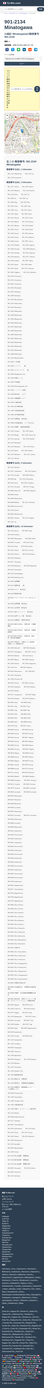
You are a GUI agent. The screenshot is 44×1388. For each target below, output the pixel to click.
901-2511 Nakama (28, 237)
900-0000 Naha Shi (14, 490)
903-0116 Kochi (13, 483)
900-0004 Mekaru (28, 475)
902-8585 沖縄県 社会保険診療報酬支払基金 (22, 994)
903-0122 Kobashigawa (15, 573)
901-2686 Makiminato (15, 354)
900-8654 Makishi (13, 776)
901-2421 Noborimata (15, 303)
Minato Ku (24, 1311)
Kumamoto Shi (7, 1331)
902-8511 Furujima (14, 784)
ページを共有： (10, 55)
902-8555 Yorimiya (29, 784)
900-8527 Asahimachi (15, 842)
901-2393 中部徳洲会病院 (16, 410)
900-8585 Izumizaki (14, 823)
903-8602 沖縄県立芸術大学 (17, 983)
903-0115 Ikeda (13, 546)
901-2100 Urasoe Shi (29, 435)
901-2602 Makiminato (15, 342)
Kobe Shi (5, 1320)
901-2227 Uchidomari (15, 471)
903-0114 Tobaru (13, 550)
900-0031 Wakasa (26, 667)
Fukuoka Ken (7, 1238)
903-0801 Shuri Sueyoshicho (17, 952)
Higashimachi (18, 1277)
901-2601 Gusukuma (14, 284)
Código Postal (37, 1359)
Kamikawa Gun (7, 1340)
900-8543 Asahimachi (15, 858)
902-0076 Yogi (27, 1024)
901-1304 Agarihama (14, 1055)
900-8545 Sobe (13, 702)
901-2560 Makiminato (15, 330)
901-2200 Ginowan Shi (15, 679)
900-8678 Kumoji (27, 764)
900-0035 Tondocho (14, 1051)
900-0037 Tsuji (28, 1020)
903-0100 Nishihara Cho (16, 577)
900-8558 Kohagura (14, 780)
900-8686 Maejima (29, 776)
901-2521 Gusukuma (14, 280)
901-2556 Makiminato (15, 323)
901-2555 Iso (12, 198)
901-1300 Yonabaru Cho (16, 1101)
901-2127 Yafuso (13, 186)
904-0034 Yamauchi (14, 1172)
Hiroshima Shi (25, 1326)
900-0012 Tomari (30, 652)
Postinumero (29, 1370)
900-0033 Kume (27, 1005)
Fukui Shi (14, 1328)
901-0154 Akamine (28, 1136)
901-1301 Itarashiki (14, 1144)
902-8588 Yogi (25, 710)
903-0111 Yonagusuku (15, 694)
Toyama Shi (6, 1314)
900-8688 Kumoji (13, 768)
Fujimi (34, 1297)
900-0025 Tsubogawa (15, 1047)
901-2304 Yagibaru (14, 272)
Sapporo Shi (16, 1317)
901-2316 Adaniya (13, 257)
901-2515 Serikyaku (14, 292)
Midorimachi (26, 1297)
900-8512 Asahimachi (15, 831)
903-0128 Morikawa (14, 566)
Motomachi (6, 1272)
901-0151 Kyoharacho (15, 1128)
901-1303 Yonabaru (14, 1044)
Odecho (5, 1274)
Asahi (19, 1289)
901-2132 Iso (29, 174)
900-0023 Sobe (13, 1028)
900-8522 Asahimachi (15, 838)
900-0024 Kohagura (14, 1059)
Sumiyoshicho (12, 1292)
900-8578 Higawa (13, 753)
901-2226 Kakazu (27, 186)
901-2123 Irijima (13, 450)
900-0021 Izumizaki (14, 1020)
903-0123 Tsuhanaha (14, 569)
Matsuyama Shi (7, 1337)
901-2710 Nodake (13, 245)
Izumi (30, 1283)
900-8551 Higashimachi (15, 885)
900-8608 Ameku (26, 722)
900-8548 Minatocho (14, 803)
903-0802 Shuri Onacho (15, 905)
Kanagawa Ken (7, 1254)
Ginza (21, 1292)
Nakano (24, 1283)
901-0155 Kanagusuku (15, 1140)
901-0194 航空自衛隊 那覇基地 (18, 1160)
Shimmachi (31, 1269)
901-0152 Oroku (13, 1132)
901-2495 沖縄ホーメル (15, 378)
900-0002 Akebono (30, 490)
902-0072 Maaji (30, 694)
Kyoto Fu (5, 1223)
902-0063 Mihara (13, 659)
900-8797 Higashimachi (15, 901)
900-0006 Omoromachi (15, 506)
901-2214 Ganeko (13, 475)
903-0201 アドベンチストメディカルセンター (22, 598)
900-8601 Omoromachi (15, 873)
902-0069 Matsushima (15, 498)
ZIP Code (33, 1372)
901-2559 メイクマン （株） (17, 366)
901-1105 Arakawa (30, 1059)
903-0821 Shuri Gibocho (16, 912)
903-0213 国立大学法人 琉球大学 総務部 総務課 (22, 631)
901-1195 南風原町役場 (15, 1075)
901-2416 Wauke (13, 221)
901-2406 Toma (13, 210)
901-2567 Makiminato (15, 338)
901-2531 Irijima (13, 268)
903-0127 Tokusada (14, 562)
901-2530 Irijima (26, 264)
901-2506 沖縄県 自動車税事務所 (19, 427)
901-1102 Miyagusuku (15, 1016)
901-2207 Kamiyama (14, 675)
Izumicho (33, 1280)
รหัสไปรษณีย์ (37, 1363)
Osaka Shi (33, 1311)
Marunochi (25, 1272)
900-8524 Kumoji (13, 741)
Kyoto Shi (5, 1311)
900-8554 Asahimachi (15, 862)
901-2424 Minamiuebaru (16, 358)
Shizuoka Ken (7, 1245)
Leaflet (37, 153)
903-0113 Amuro (28, 656)
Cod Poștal (17, 1370)
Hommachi (6, 1269)
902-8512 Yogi (12, 706)
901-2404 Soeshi (13, 233)
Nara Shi (15, 1343)
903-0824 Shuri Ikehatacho (16, 944)
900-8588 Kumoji (13, 757)
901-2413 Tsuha (27, 218)
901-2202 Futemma (14, 1009)
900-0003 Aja (12, 479)
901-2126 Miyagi (13, 435)
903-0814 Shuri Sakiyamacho (17, 971)
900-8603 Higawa (13, 761)
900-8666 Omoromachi (15, 877)
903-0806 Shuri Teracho (15, 909)
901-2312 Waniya (13, 225)
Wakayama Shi (17, 1334)
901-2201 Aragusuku (29, 663)
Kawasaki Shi (28, 1346)
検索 (37, 89)
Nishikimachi (13, 1303)
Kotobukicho (14, 1283)
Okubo (4, 1303)
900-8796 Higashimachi (15, 897)
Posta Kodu (30, 1368)
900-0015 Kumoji (13, 683)
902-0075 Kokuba (13, 698)
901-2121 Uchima (29, 454)
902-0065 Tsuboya (28, 659)
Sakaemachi (21, 1269)
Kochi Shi (19, 1351)
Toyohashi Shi (7, 1348)
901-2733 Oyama (27, 221)
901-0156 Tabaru (13, 1136)
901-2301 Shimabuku (15, 288)
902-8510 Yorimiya (30, 780)
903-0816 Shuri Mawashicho (17, 940)
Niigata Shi (6, 1317)
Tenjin (38, 1289)
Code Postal (6, 1363)
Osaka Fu (5, 1230)
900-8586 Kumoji (27, 753)
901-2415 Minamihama (15, 299)
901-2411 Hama (26, 210)
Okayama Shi (31, 1323)
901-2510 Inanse (13, 237)
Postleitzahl (21, 1355)
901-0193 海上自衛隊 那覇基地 (18, 1156)
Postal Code (6, 1357)
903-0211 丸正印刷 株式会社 (17, 608)
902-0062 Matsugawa (15, 538)
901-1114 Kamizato (14, 1176)
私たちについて (8, 1196)
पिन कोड (18, 1366)
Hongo (37, 1277)
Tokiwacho (24, 1300)
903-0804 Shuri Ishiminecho (17, 955)
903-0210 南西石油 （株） (17, 585)
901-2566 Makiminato (15, 334)
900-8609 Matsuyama (15, 827)
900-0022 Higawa (13, 1005)
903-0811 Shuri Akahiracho (16, 936)
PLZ (13, 1374)
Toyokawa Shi (30, 1337)
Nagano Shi (6, 1343)
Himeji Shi (36, 1328)
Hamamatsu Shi (25, 1328)
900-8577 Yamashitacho (15, 889)
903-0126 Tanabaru (27, 483)
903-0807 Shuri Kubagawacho (17, 963)
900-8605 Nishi (12, 722)
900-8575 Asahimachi (15, 870)
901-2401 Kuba (13, 206)
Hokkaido (5, 1216)
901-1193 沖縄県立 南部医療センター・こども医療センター (22, 1088)
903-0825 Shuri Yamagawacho (18, 975)
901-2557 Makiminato (15, 327)
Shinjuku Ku (26, 1317)
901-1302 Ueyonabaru (15, 1097)
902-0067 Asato (27, 531)
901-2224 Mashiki (28, 439)
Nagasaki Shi (19, 1340)
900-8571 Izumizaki (30, 815)
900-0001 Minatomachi (15, 514)
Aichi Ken (5, 1219)
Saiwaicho (13, 1274)
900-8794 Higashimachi (15, 893)
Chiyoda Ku (28, 1314)
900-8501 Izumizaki (29, 788)
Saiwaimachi (27, 1286)
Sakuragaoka (7, 1300)
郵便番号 (5, 1374)
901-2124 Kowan (28, 446)
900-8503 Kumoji (13, 729)
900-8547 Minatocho (14, 800)
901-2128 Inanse (13, 510)
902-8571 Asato (25, 726)
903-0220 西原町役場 (14, 593)
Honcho (30, 1274)
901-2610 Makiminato (15, 346)
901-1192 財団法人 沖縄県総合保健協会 (21, 1083)
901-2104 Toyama (13, 431)
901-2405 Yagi (25, 206)
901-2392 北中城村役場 (15, 406)
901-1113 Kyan (30, 1128)
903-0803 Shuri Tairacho (16, 916)
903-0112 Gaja (27, 1012)
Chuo (13, 1269)
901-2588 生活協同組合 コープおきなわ (21, 423)
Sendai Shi (6, 1326)
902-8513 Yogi (25, 706)
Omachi (16, 1300)
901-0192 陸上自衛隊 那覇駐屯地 (19, 1164)
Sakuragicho (35, 1295)
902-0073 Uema (30, 1016)
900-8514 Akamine (28, 772)
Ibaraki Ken (6, 1252)
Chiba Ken (6, 1235)
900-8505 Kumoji (13, 733)
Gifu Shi (35, 1317)
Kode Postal (9, 1355)
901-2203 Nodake (13, 1024)
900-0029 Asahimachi (15, 1032)
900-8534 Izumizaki (30, 792)
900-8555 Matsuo (27, 745)
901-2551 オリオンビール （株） (19, 370)
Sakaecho (26, 1289)
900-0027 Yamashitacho (15, 1124)
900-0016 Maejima (29, 648)
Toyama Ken (6, 1249)
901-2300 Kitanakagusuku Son (18, 386)
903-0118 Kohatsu (14, 534)
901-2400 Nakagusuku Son (16, 374)
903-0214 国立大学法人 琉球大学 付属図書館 (22, 625)
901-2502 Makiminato (15, 311)
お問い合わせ (7, 1199)
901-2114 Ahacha (28, 190)
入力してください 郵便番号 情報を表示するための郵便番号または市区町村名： (8, 89)
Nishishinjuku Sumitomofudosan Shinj (16, 1295)
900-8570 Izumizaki (14, 815)
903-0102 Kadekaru (14, 687)
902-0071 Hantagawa (15, 652)
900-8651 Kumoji (13, 764)
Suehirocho (37, 1286)
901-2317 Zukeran (29, 257)
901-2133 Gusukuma (14, 177)
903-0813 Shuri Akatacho (16, 920)
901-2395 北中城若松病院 (16, 414)
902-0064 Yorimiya (28, 683)
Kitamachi (33, 1300)
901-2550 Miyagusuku (15, 319)
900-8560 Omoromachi (15, 866)
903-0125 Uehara (13, 554)
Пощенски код (7, 1378)
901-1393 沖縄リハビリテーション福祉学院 (22, 1109)
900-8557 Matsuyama (15, 811)
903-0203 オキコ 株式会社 (17, 589)
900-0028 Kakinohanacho (16, 1117)
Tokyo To (5, 1221)
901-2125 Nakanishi (14, 443)
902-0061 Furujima (14, 542)
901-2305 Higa (12, 202)
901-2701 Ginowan (27, 268)
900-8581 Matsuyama (15, 819)
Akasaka (12, 1289)
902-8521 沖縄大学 (14, 947)
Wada (21, 1303)
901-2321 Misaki (27, 225)
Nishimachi (6, 1280)
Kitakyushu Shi (15, 1320)
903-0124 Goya (28, 542)
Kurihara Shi (6, 1346)
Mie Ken (5, 1259)
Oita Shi (28, 1334)
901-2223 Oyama (30, 471)
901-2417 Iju (25, 194)
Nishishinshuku (7, 1286)
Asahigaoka (6, 1297)
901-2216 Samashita (26, 479)
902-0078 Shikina (13, 691)
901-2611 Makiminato (15, 350)
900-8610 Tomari (27, 761)
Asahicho (5, 1283)
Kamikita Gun (19, 1331)
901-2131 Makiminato (15, 174)
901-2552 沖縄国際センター (17, 398)
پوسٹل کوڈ (8, 1366)
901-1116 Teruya (27, 1132)
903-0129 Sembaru (28, 554)
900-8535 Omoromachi (15, 854)
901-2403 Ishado (27, 229)
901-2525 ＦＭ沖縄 (14, 362)
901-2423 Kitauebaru (14, 307)
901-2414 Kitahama (29, 272)
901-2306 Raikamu (29, 249)
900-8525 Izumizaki (14, 792)
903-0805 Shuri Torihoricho (16, 959)
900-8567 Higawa (28, 749)
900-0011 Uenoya (13, 518)
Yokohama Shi (17, 1314)
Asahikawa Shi (19, 1348)
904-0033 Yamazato (14, 1168)
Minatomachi (24, 1280)
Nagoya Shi (15, 1311)
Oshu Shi (29, 1348)
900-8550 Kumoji (13, 745)
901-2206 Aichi (30, 671)
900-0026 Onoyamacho (15, 1093)
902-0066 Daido (30, 538)
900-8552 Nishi (26, 714)
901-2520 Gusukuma (14, 276)
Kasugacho (16, 1297)
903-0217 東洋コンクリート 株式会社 (20, 612)
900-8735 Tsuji (12, 726)
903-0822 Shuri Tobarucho (16, 932)
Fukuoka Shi (7, 1323)
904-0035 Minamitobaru (15, 1148)
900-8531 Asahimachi (15, 850)
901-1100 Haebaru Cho (15, 1071)
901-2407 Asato (26, 214)
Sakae (5, 1289)
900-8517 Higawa (27, 737)
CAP (27, 1363)
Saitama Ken (6, 1247)
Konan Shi (24, 1343)
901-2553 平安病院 (14, 382)
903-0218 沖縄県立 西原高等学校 (19, 620)
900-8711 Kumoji (13, 772)
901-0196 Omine (13, 1152)
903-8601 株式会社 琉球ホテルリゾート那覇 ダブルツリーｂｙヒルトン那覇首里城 (22, 1000)
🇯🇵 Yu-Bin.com (11, 3)
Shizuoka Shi (36, 1320)
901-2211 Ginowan (14, 487)
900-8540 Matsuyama (15, 796)
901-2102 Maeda (27, 450)
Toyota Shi (29, 1331)
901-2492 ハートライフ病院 (17, 390)
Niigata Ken (6, 1226)
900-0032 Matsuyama (15, 671)
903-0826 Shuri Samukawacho (18, 979)
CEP (35, 1361)
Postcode (32, 1355)
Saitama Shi (6, 1334)
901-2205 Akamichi (14, 648)
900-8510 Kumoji (27, 733)
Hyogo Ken (6, 1228)
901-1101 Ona (12, 667)
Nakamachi (35, 1272)
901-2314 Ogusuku (29, 253)
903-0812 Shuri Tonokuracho (17, 967)
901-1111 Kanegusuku (15, 1040)
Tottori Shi (32, 1343)
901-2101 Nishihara (14, 454)
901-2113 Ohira (13, 194)
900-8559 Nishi (12, 718)
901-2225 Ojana (28, 431)
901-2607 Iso (24, 198)
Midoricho (21, 1274)
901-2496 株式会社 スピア (17, 394)
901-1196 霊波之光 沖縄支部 (17, 1079)
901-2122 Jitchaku (14, 467)
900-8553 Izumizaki (14, 807)
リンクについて (8, 1202)
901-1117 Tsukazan (14, 1121)
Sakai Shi (15, 1326)
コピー (22, 63)
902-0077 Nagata (13, 1012)
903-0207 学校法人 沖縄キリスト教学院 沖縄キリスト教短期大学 (22, 643)
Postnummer (21, 1378)
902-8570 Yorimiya (14, 788)
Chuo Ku (6, 1328)
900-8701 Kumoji (27, 768)
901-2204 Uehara (13, 663)
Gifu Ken (5, 1242)
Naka (4, 1292)
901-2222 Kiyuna (13, 531)
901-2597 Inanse (27, 241)
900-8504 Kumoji (27, 729)
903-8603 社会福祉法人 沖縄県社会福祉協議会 (22, 988)
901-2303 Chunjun (14, 249)
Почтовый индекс (26, 1376)
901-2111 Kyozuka (14, 439)
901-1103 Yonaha (13, 1036)
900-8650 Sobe (26, 702)
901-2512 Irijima (13, 264)
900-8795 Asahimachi (15, 881)
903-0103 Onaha (29, 1009)
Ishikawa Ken (7, 1256)
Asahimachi (15, 1272)
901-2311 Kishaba (13, 253)
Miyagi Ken (6, 1240)
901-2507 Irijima (27, 260)
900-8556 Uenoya (13, 749)
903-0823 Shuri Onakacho (16, 928)
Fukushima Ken (8, 1233)
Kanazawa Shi (19, 1323)
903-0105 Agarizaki (30, 566)
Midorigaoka (29, 1277)
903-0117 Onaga (28, 487)
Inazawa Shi (17, 1346)
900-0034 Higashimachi (28, 1028)
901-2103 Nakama (14, 190)
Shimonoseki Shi (8, 1351)
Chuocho (15, 1280)
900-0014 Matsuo (29, 687)
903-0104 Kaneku (27, 546)
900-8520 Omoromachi (15, 835)
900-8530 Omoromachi (15, 846)
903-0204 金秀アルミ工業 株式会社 (20, 616)
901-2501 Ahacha (27, 233)
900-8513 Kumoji (13, 737)
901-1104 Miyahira (14, 1063)
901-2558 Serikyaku (14, 295)
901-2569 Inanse (13, 241)
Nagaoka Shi (36, 1326)
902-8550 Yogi (12, 710)
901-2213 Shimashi (28, 502)
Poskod (25, 1359)
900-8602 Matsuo (27, 757)
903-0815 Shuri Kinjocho (16, 924)
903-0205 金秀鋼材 (14, 581)
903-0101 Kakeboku (14, 558)
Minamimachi (7, 1277)
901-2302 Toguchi (28, 245)
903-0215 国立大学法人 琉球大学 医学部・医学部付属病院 (21, 637)
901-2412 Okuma (13, 218)
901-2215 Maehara (14, 446)
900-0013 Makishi (13, 656)
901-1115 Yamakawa (14, 1067)
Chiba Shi (29, 1340)
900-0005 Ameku (13, 494)
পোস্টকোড (32, 1378)
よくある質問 (7, 1209)
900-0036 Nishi (27, 1036)
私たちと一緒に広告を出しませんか (12, 1205)
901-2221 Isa (12, 522)
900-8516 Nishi (12, 714)
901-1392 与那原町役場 (15, 1105)
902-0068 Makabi (13, 502)
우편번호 (19, 1368)
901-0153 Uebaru (30, 1168)
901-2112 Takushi (13, 458)
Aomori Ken (6, 1261)
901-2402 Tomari (13, 229)
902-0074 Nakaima (29, 698)
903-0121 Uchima (28, 550)
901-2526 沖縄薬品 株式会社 (17, 419)
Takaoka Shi (19, 1337)
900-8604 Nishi (26, 718)
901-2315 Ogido (13, 214)
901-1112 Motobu (13, 1113)
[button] (22, 131)
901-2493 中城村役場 (14, 402)
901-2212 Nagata (28, 518)
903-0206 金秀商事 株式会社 (17, 603)
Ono (32, 1289)
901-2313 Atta (25, 202)
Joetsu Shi (26, 1320)
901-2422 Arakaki (13, 260)
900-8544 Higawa (27, 741)
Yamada (18, 1286)
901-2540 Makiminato (15, 315)
